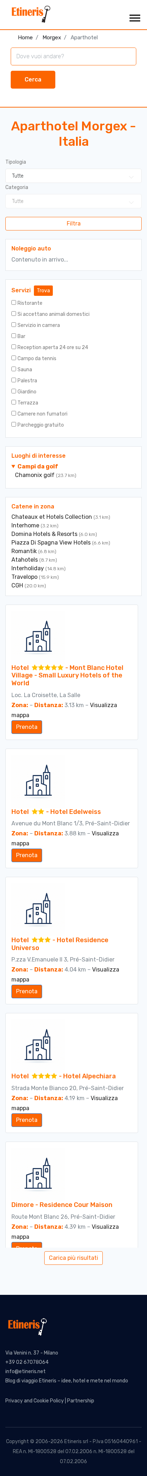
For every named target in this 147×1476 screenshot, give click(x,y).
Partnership (80, 1401)
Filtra (74, 223)
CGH (18, 585)
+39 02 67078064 (27, 1362)
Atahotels (25, 559)
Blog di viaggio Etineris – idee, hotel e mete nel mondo (66, 1381)
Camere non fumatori (42, 414)
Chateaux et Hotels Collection (52, 516)
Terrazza (27, 403)
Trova (43, 291)
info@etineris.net (25, 1371)
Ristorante (29, 303)
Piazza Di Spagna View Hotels (51, 542)
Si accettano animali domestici (53, 314)
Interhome (26, 525)
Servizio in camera (38, 325)
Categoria (16, 187)
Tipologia (15, 162)
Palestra (27, 381)
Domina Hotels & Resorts (45, 534)
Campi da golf (37, 466)
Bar (21, 336)
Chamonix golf (35, 475)
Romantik (24, 551)
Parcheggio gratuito (40, 425)
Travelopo (25, 576)
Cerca (33, 79)
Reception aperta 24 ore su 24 (52, 347)
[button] (134, 16)
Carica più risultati (73, 1257)
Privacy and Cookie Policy (34, 1401)
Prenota (26, 727)
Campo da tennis (36, 359)
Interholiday (28, 568)
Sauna (24, 370)
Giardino (26, 392)
